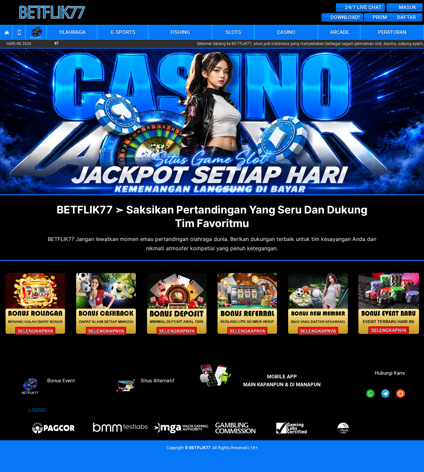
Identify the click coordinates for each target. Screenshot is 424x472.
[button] (72, 32)
